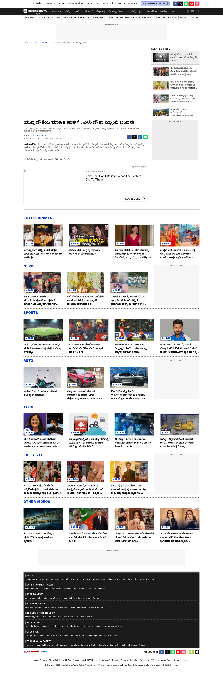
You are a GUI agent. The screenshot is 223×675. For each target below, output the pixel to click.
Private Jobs (51, 645)
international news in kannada (141, 579)
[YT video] (191, 4)
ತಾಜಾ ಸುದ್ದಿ (56, 11)
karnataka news (68, 579)
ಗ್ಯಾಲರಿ (76, 11)
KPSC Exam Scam (144, 17)
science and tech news (81, 617)
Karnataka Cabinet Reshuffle (121, 17)
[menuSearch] (198, 11)
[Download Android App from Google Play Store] (191, 652)
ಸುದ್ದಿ (67, 11)
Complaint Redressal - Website (113, 660)
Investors (185, 660)
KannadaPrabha (75, 3)
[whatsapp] (186, 4)
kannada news (31, 579)
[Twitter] (180, 4)
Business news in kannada (37, 607)
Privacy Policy (79, 660)
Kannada (61, 3)
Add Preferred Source (153, 3)
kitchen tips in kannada (106, 635)
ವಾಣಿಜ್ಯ (163, 11)
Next (197, 17)
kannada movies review (58, 588)
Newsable (50, 3)
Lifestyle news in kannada (37, 635)
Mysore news (99, 579)
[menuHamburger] (192, 11)
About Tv (53, 660)
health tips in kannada (84, 635)
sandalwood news (78, 588)
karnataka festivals (113, 626)
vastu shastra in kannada (92, 626)
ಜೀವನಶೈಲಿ (151, 11)
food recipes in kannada (62, 635)
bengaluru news (84, 579)
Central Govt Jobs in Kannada (123, 645)
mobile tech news (60, 617)
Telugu (88, 3)
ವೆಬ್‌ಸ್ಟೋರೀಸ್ (115, 11)
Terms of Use (65, 660)
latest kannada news (49, 579)
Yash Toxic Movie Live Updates (71, 17)
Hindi (113, 3)
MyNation (132, 3)
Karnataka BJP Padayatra (166, 17)
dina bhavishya (57, 626)
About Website (40, 660)
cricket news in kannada (60, 598)
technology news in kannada (38, 617)
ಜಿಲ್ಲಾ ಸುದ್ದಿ (131, 11)
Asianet (35, 651)
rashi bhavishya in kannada (37, 626)
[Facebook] (175, 4)
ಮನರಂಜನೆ (87, 11)
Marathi (121, 3)
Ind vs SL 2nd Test (46, 17)
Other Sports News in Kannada (86, 598)
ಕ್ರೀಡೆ (141, 11)
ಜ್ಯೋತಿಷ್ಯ (100, 11)
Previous (192, 17)
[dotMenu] (173, 11)
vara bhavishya (72, 626)
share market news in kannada (65, 607)
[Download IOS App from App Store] (197, 652)
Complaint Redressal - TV (142, 660)
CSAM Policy (92, 660)
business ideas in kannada (92, 607)
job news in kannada (34, 645)
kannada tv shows (97, 588)
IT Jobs (142, 645)
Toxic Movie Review (96, 17)
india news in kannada (116, 579)
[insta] (197, 4)
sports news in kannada (36, 598)
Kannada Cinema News (35, 588)
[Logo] (36, 11)
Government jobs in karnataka (94, 645)
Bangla (105, 3)
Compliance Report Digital (167, 660)
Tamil (97, 3)
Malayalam (38, 3)
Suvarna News (39, 135)
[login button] (189, 11)
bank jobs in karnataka (68, 645)
